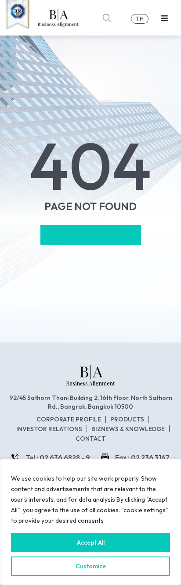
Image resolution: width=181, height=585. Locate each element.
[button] (164, 18)
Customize (91, 566)
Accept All (91, 542)
